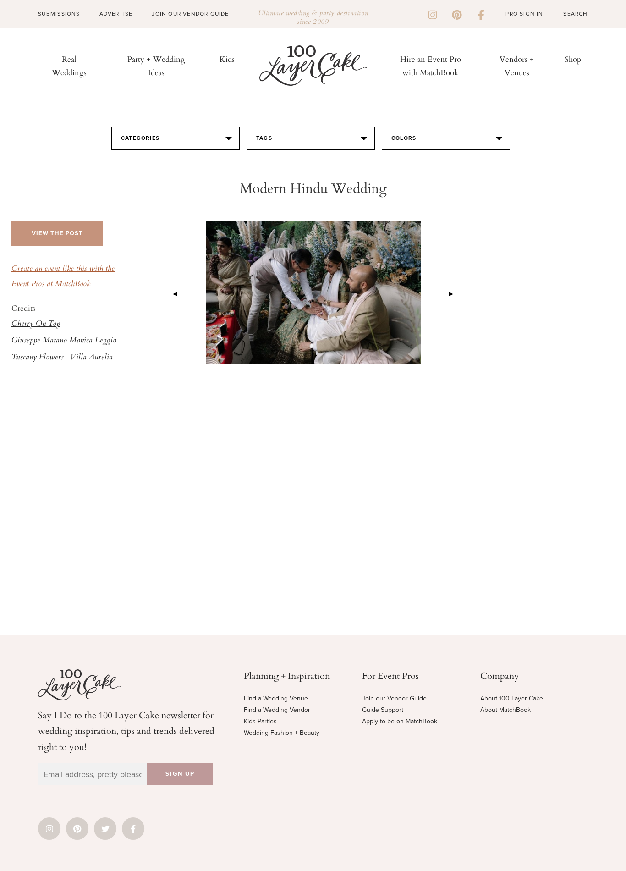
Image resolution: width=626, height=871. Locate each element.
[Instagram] (433, 14)
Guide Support (382, 710)
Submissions (59, 14)
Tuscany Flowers (37, 357)
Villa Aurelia (91, 357)
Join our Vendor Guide (394, 698)
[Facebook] (481, 14)
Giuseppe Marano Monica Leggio (63, 340)
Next (448, 292)
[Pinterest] (457, 14)
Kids (227, 59)
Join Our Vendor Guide (190, 14)
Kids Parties (260, 721)
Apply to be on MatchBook (399, 721)
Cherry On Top (35, 324)
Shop (573, 59)
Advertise (116, 14)
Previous (178, 292)
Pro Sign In (524, 14)
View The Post (57, 233)
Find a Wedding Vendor (277, 710)
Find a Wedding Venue (276, 698)
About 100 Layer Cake (511, 698)
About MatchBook (505, 710)
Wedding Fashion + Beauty (281, 733)
